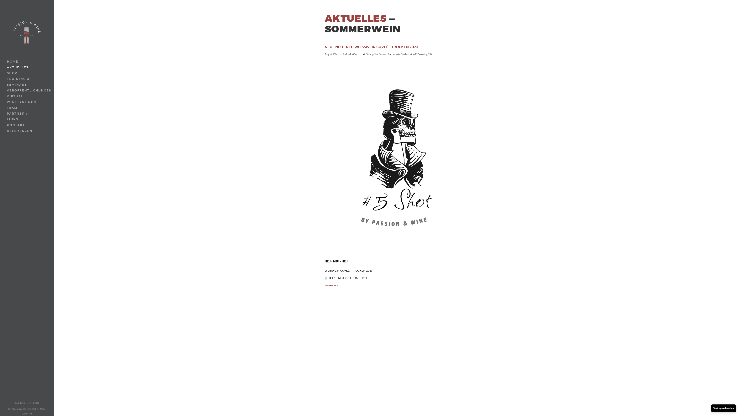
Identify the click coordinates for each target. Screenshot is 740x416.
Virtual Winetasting (418, 54)
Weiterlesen (330, 285)
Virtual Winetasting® (21, 99)
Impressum (15, 409)
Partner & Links (18, 116)
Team (12, 108)
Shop (12, 73)
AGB (42, 409)
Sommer (383, 54)
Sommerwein (394, 54)
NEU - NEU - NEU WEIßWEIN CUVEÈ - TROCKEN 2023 (371, 47)
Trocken (405, 54)
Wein (430, 54)
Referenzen (20, 131)
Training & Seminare (18, 81)
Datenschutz (30, 409)
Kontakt (16, 125)
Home (12, 61)
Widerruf (27, 413)
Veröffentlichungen (19, 90)
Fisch (368, 54)
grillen (375, 54)
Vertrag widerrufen (723, 408)
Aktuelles (18, 67)
